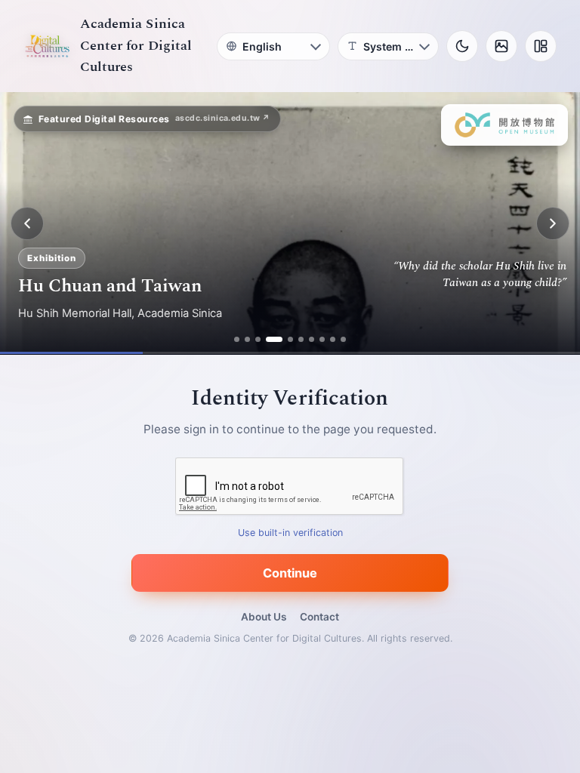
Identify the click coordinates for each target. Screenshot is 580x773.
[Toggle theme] (462, 46)
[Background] (501, 46)
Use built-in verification (290, 533)
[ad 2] (247, 339)
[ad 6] (301, 339)
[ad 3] (258, 339)
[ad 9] (332, 339)
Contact (319, 617)
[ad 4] (274, 339)
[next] (552, 223)
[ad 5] (290, 339)
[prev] (27, 223)
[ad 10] (343, 339)
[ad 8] (322, 339)
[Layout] (541, 46)
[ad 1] (236, 339)
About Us (263, 617)
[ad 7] (311, 339)
